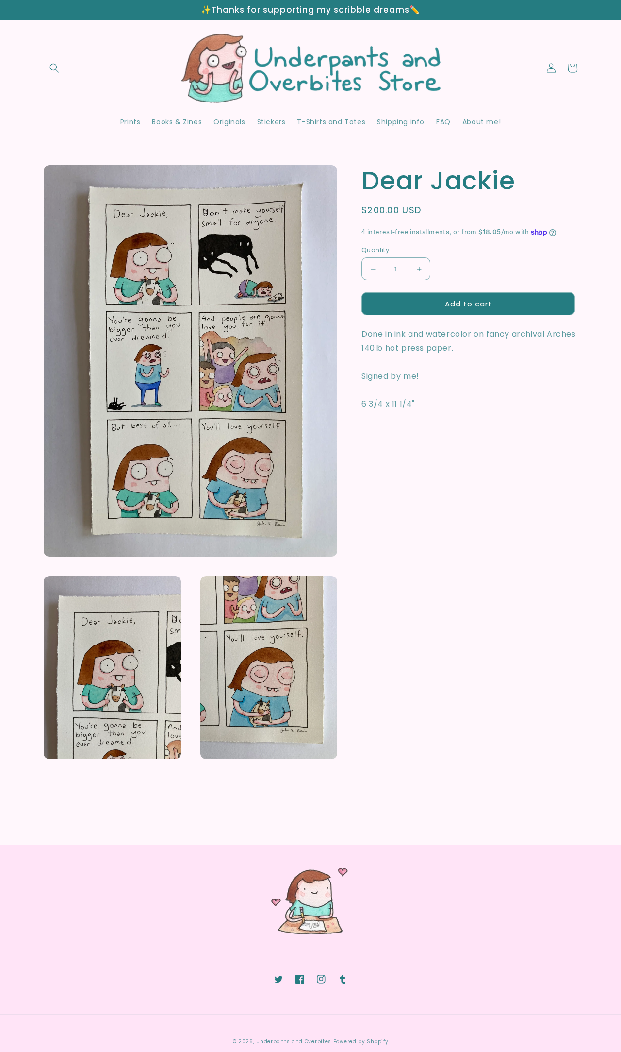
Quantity (375, 250)
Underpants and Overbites (293, 1041)
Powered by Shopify (361, 1041)
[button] (54, 68)
